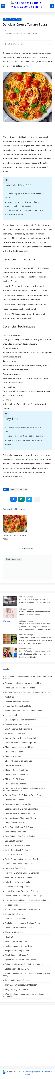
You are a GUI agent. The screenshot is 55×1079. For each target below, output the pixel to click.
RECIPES (9, 937)
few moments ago (11, 533)
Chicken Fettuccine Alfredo (16, 774)
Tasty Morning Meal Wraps (16, 989)
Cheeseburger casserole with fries (20, 747)
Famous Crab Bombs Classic (18, 845)
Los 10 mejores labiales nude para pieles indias (25, 900)
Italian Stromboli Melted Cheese (18, 877)
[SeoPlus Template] (4, 1072)
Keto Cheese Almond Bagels (17, 882)
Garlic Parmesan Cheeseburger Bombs (22, 859)
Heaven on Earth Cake (15, 868)
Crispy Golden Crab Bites (16, 822)
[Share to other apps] (37, 499)
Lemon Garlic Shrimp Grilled (17, 886)
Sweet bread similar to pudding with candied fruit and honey (26, 974)
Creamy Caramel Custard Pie (18, 804)
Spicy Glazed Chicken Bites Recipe (20, 960)
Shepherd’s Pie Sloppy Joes (17, 950)
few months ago (27, 597)
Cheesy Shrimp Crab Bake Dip (18, 761)
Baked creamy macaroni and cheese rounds (24, 710)
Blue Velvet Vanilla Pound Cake (18, 729)
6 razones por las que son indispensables (23, 683)
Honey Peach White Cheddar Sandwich (22, 873)
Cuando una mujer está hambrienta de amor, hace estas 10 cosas (34, 613)
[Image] (10, 601)
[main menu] (3, 6)
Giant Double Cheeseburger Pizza (20, 864)
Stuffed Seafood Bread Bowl (17, 969)
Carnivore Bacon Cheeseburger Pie (20, 742)
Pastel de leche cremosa (15, 918)
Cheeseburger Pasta (14, 752)
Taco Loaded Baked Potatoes (17, 980)
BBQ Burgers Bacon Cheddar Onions (21, 720)
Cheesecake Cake (13, 756)
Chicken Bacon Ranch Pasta (17, 770)
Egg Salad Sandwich (14, 841)
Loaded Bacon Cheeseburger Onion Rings (23, 896)
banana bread (11, 715)
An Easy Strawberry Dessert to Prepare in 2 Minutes (28, 692)
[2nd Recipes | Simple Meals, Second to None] (27, 6)
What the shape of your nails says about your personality (23, 995)
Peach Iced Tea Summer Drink (18, 928)
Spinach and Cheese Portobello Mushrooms (24, 964)
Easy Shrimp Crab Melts (15, 832)
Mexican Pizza (11, 905)
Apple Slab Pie (11, 697)
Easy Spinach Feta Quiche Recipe (20, 836)
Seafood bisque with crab (16, 941)
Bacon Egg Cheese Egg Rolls (18, 706)
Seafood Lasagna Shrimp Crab (18, 946)
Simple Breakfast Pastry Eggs (18, 955)
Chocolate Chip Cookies (15, 784)
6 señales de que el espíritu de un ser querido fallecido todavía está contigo (34, 601)
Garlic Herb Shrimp (13, 854)
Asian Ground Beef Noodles (17, 701)
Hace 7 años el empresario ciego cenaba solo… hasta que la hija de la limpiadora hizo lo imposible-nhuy (35, 654)
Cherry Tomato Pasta (12, 19)
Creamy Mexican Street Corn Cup (20, 813)
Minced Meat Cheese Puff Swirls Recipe (22, 909)
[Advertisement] (27, 1035)
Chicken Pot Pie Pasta (14, 779)
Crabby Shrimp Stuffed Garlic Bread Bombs (24, 795)
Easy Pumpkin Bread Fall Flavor (19, 827)
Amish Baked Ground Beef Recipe (20, 688)
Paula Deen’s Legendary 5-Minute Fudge (22, 923)
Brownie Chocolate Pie (15, 733)
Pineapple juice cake (14, 932)
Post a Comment (13, 559)
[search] (52, 6)
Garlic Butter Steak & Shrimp (17, 850)
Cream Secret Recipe (14, 800)
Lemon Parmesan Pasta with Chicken (21, 891)
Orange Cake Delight (14, 914)
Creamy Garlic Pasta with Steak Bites (21, 809)
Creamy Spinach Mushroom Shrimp (20, 818)
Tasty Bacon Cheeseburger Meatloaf (21, 985)
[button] (13, 499)
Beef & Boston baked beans (17, 724)
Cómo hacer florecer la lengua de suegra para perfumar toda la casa (24, 789)
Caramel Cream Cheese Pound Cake (21, 738)
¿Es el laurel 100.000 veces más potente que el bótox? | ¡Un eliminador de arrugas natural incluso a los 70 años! (35, 641)
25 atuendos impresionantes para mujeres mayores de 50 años (27, 677)
